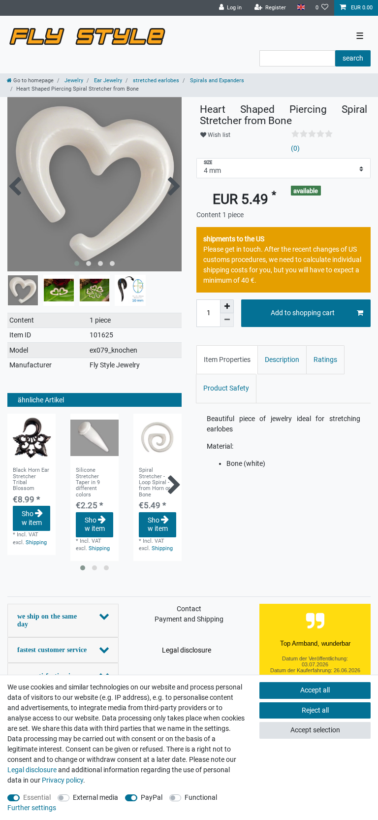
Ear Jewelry (107, 80)
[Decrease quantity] (227, 320)
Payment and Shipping (189, 619)
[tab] (227, 359)
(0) (295, 148)
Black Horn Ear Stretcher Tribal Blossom (31, 479)
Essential (37, 797)
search (353, 58)
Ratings (325, 359)
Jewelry (73, 80)
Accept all (315, 690)
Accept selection (315, 730)
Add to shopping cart (303, 313)
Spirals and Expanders (216, 80)
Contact (189, 609)
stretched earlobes (155, 80)
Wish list (218, 134)
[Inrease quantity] (227, 306)
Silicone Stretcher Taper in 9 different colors (88, 482)
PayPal (151, 797)
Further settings (31, 808)
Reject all (315, 710)
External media (95, 797)
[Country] (300, 7)
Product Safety (226, 388)
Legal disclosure (186, 650)
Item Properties (227, 359)
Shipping (36, 542)
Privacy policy (62, 780)
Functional (201, 797)
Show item (32, 518)
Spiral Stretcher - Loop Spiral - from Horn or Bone (154, 482)
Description (282, 359)
